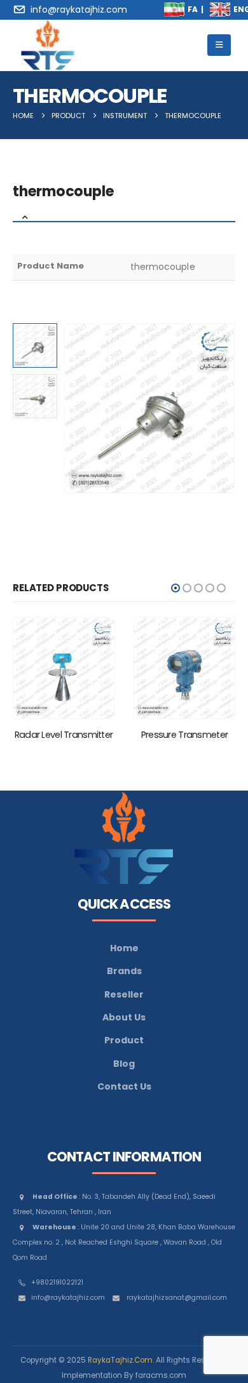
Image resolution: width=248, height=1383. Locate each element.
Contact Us (124, 1086)
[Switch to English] (220, 10)
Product (124, 1040)
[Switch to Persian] (174, 10)
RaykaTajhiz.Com (120, 1360)
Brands (124, 971)
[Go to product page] (63, 668)
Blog (124, 1063)
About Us (124, 1017)
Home (124, 948)
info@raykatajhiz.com (68, 1297)
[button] (79, 408)
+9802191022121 (57, 1282)
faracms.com (160, 1375)
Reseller (124, 994)
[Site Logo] (48, 45)
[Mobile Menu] (219, 45)
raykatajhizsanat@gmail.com (177, 1297)
